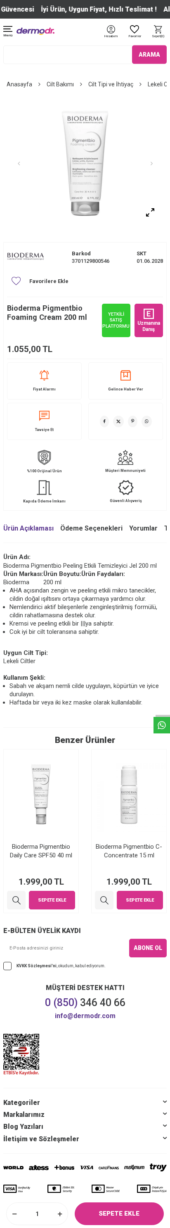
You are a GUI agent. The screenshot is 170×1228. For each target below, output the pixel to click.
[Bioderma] (25, 257)
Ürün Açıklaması (28, 528)
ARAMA (149, 54)
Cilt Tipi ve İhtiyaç (110, 84)
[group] (85, 163)
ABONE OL (148, 948)
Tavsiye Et (44, 430)
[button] (19, 164)
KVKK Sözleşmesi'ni (37, 966)
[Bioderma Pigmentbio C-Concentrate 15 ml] (104, 900)
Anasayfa (19, 84)
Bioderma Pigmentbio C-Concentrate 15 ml (129, 851)
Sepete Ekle (119, 1213)
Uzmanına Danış (148, 326)
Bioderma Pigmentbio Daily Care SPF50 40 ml (41, 851)
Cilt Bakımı (60, 84)
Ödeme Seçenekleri (91, 528)
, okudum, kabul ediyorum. (61, 966)
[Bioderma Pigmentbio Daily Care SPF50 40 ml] (16, 900)
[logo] (35, 31)
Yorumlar (143, 528)
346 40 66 (85, 1003)
